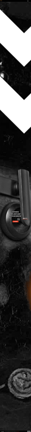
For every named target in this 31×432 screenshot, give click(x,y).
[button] (28, 1)
